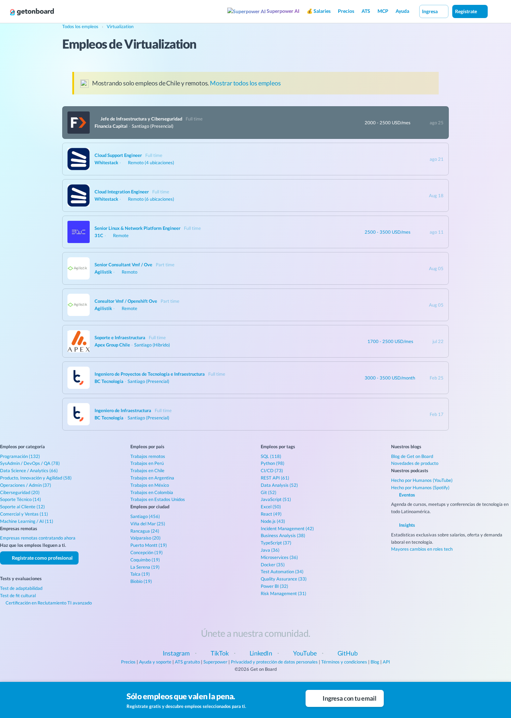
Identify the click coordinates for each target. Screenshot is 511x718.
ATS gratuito (187, 662)
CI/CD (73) (272, 470)
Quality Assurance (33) (284, 579)
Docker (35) (273, 564)
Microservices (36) (279, 557)
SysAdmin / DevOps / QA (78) (30, 463)
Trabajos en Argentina (152, 478)
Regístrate (466, 11)
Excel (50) (271, 506)
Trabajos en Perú (147, 463)
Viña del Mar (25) (147, 523)
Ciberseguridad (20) (20, 492)
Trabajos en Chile (147, 470)
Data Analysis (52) (279, 485)
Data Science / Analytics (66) (29, 470)
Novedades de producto (414, 463)
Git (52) (268, 492)
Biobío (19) (141, 581)
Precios (346, 11)
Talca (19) (140, 574)
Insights (406, 525)
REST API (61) (275, 478)
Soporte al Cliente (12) (22, 506)
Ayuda (402, 11)
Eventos (406, 495)
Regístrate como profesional (42, 558)
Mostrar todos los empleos (245, 83)
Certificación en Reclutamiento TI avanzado (48, 603)
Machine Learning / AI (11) (26, 521)
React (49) (271, 514)
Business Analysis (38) (283, 535)
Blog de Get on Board (412, 456)
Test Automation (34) (282, 571)
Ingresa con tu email (349, 698)
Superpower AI (282, 11)
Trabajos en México (149, 485)
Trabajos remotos (147, 456)
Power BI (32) (274, 586)
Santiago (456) (145, 516)
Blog (375, 662)
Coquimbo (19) (145, 559)
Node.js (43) (273, 521)
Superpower (215, 662)
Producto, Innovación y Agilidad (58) (36, 478)
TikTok (220, 653)
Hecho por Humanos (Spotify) (420, 487)
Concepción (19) (146, 552)
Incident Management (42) (287, 528)
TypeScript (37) (276, 542)
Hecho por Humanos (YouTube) (422, 480)
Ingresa (430, 11)
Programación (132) (20, 456)
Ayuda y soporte (155, 662)
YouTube (305, 653)
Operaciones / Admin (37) (25, 485)
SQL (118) (271, 456)
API (386, 662)
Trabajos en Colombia (151, 492)
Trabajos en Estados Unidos (157, 499)
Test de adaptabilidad (21, 588)
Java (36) (270, 550)
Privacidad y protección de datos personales (274, 662)
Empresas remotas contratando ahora (37, 538)
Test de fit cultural (18, 595)
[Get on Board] (32, 11)
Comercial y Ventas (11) (24, 514)
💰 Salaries (319, 11)
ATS (366, 11)
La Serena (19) (145, 567)
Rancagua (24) (144, 531)
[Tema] (495, 11)
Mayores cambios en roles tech (422, 549)
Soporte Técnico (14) (20, 499)
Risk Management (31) (283, 593)
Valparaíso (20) (145, 538)
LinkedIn (261, 653)
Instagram (176, 653)
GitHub (348, 653)
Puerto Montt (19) (148, 545)
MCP (383, 11)
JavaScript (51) (276, 499)
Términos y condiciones (344, 662)
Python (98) (272, 463)
